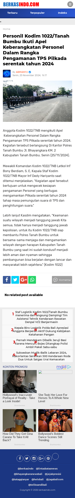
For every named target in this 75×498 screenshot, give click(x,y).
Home (6, 29)
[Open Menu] (70, 4)
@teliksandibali (37, 484)
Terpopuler (37, 12)
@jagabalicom (54, 479)
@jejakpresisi (53, 474)
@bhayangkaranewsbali (28, 474)
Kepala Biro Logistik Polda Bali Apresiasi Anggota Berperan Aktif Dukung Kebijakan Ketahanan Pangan (41, 331)
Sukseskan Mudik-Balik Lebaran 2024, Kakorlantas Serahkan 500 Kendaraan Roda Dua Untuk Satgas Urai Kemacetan (41, 356)
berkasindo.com (47, 490)
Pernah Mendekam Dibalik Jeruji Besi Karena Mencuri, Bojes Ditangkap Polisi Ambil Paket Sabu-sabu (41, 343)
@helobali (38, 479)
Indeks (62, 12)
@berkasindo (25, 468)
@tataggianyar (20, 479)
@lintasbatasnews (47, 468)
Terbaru (12, 12)
